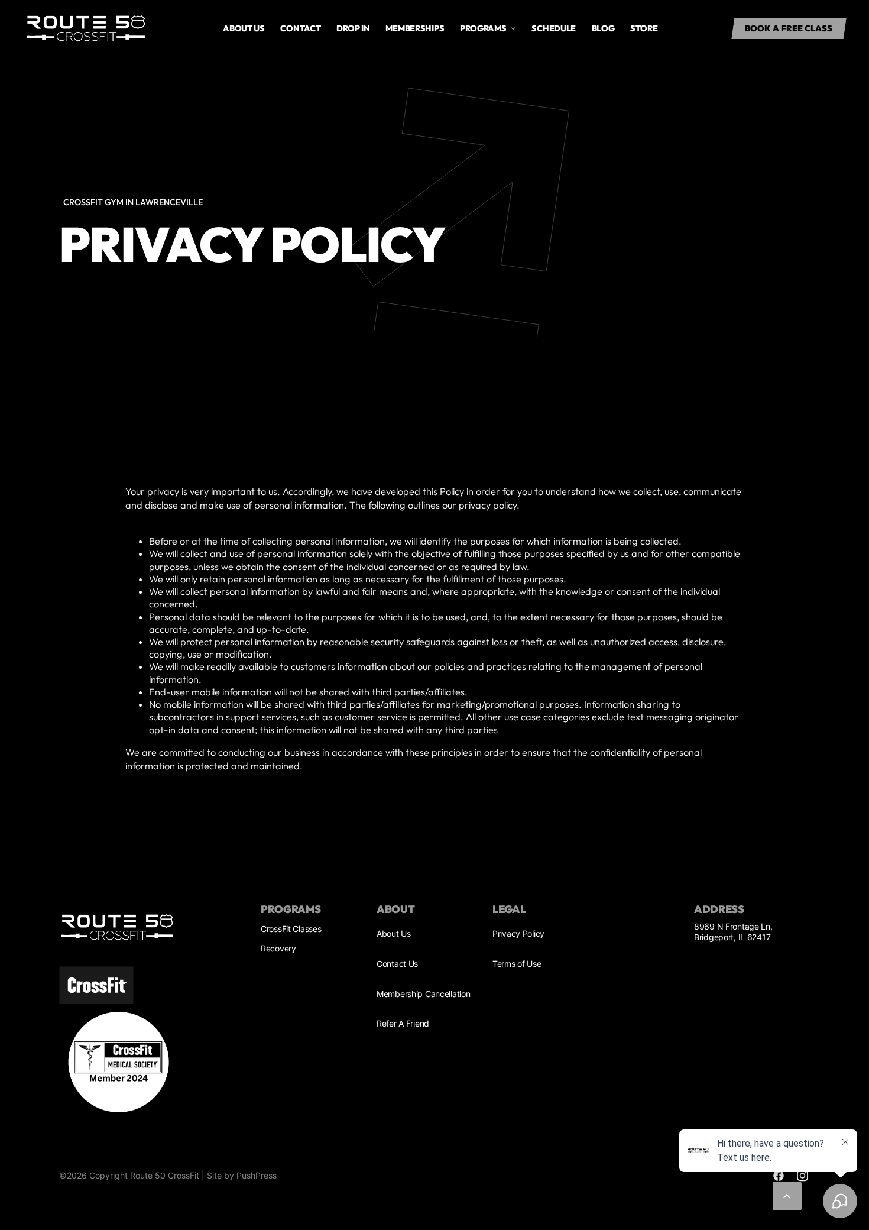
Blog (603, 28)
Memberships (414, 28)
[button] (789, 28)
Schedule (553, 28)
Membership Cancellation (423, 994)
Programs (483, 28)
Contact (300, 28)
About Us (244, 28)
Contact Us (397, 964)
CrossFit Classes (291, 929)
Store (644, 28)
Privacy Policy (518, 933)
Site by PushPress (242, 1175)
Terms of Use (516, 964)
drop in (353, 28)
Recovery (278, 948)
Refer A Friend (403, 1023)
